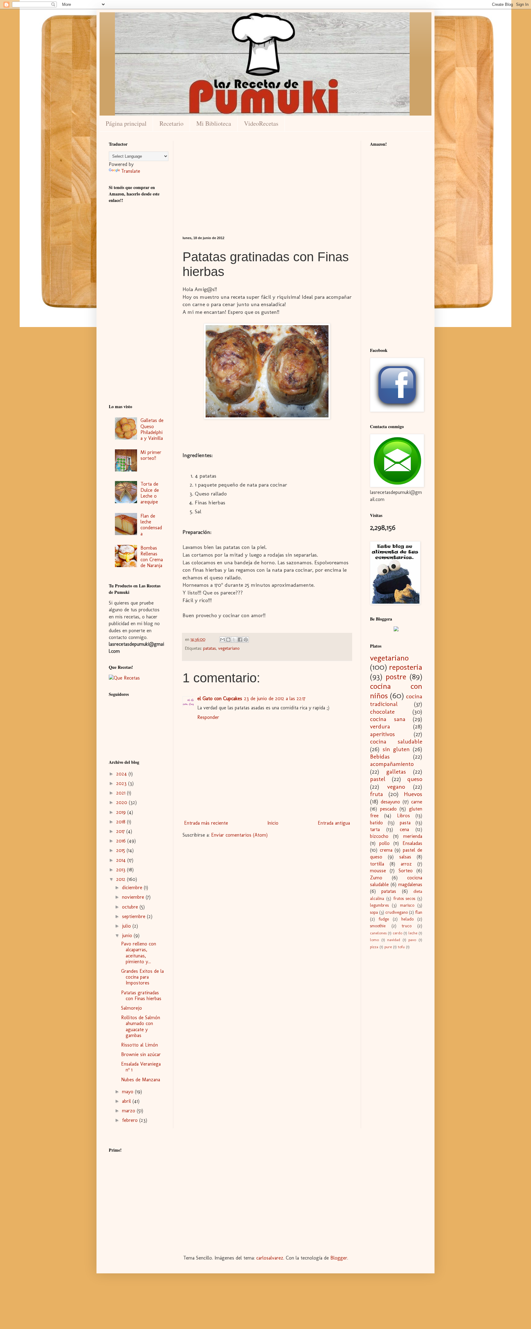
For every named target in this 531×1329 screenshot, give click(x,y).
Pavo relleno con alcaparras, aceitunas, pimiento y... (138, 952)
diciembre (133, 887)
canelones (378, 933)
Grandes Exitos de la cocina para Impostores (142, 977)
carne (416, 802)
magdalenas (410, 884)
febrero (130, 1120)
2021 (121, 793)
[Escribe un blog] (228, 640)
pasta (405, 823)
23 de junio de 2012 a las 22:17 (274, 698)
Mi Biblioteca (213, 123)
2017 (121, 831)
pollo (384, 843)
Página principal (126, 123)
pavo (412, 939)
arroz (406, 864)
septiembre (134, 916)
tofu (401, 946)
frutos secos (404, 898)
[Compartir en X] (234, 640)
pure (388, 946)
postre (396, 676)
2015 (121, 850)
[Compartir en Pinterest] (246, 640)
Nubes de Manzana (140, 1080)
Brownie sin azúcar (141, 1054)
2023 (122, 783)
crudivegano (396, 912)
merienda (412, 836)
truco (406, 926)
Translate (130, 171)
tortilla (377, 864)
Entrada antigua (334, 823)
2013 (121, 870)
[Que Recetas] (124, 678)
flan (418, 912)
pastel (377, 779)
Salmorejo (131, 1008)
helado (407, 919)
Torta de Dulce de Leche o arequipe (149, 493)
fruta (376, 794)
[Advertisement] (267, 184)
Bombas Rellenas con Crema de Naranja (151, 557)
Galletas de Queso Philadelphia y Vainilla (151, 429)
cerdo (397, 933)
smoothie (378, 926)
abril (127, 1101)
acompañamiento (392, 763)
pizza (374, 946)
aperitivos (382, 734)
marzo (129, 1111)
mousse (378, 871)
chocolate (382, 711)
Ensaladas (412, 843)
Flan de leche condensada (151, 525)
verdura (380, 726)
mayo (128, 1091)
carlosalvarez (269, 1258)
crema (386, 850)
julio (127, 926)
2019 (121, 812)
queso (414, 779)
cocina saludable (396, 741)
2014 (121, 860)
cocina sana (387, 719)
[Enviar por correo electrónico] (222, 640)
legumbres (379, 905)
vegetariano (228, 648)
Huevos (413, 794)
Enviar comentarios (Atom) (239, 835)
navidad (393, 939)
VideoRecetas (261, 123)
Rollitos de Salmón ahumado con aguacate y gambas (140, 1026)
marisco (407, 905)
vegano (396, 786)
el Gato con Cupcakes (219, 698)
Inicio (272, 823)
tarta (375, 829)
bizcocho (379, 836)
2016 (121, 841)
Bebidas (380, 756)
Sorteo (406, 871)
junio (128, 935)
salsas (405, 857)
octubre (131, 907)
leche (412, 933)
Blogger (338, 1258)
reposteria (405, 667)
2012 (121, 879)
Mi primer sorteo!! (150, 455)
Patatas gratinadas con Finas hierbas (141, 995)
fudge (384, 919)
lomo (374, 939)
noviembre (134, 897)
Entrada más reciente (206, 823)
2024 (122, 774)
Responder (208, 717)
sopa (374, 912)
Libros (403, 815)
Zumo (376, 878)
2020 (122, 802)
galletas (396, 771)
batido (376, 823)
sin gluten (396, 749)
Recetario (171, 123)
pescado (388, 809)
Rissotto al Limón (139, 1045)
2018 (121, 822)
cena (404, 829)
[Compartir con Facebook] (240, 640)
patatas (209, 648)
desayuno (390, 802)
